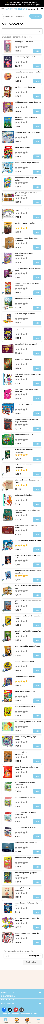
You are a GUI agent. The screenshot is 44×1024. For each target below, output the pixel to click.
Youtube (15, 1009)
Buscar (36, 16)
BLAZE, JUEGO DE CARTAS (23, 359)
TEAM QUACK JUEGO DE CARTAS (25, 57)
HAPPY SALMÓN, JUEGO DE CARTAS (27, 858)
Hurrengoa (35, 955)
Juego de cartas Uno (22, 147)
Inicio (5, 1023)
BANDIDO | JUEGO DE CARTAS (25, 223)
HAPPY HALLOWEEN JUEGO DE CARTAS (28, 72)
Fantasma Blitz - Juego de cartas (27, 132)
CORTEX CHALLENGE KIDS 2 (24, 435)
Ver (37, 51)
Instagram (21, 1009)
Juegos (27, 1023)
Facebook (4, 1009)
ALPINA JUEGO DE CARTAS (23, 298)
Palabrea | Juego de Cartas (25, 676)
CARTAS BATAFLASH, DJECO (24, 495)
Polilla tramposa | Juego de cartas (28, 102)
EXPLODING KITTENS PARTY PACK (26, 344)
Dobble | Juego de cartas (24, 661)
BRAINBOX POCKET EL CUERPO (25, 797)
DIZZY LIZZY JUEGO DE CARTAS (25, 706)
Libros (16, 1023)
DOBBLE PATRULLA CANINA (23, 404)
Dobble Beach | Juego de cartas (27, 162)
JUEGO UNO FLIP (20, 329)
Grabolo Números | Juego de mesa (28, 540)
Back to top (33, 962)
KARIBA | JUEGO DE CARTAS (24, 42)
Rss (10, 1009)
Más (38, 1023)
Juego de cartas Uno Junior (25, 691)
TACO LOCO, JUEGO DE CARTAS (25, 314)
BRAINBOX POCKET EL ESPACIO (25, 827)
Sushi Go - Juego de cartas (25, 87)
